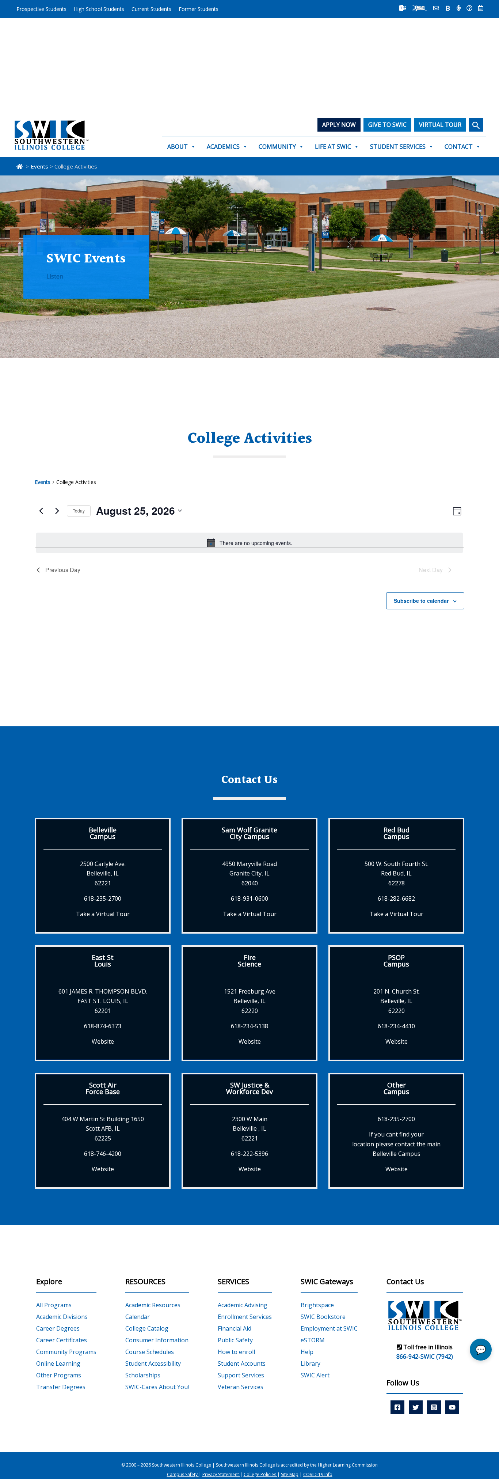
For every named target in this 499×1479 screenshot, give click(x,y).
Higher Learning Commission (348, 1465)
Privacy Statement (221, 1474)
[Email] (436, 8)
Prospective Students (41, 8)
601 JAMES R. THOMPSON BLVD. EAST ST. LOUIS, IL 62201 (102, 1001)
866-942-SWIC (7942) (424, 1357)
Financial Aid (234, 1328)
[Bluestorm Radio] (459, 8)
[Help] (469, 8)
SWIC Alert (315, 1375)
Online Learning (58, 1363)
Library (310, 1363)
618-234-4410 (396, 1026)
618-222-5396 (249, 1154)
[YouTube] (452, 1407)
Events (42, 481)
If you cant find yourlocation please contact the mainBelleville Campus (396, 1144)
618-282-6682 (396, 898)
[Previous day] (41, 510)
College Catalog (146, 1328)
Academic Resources (152, 1305)
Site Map (289, 1474)
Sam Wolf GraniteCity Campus (249, 833)
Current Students (151, 8)
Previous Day (62, 570)
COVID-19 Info (317, 1474)
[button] (476, 125)
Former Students (198, 8)
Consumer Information (156, 1340)
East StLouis (103, 960)
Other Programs (58, 1375)
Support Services (241, 1375)
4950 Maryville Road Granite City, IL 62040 (249, 873)
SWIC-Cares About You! (157, 1387)
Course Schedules (149, 1352)
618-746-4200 (102, 1154)
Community (277, 147)
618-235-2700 (102, 898)
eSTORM (313, 1340)
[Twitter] (416, 1407)
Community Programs (66, 1352)
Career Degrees (58, 1328)
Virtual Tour (440, 125)
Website (103, 1041)
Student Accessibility (153, 1363)
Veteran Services (240, 1387)
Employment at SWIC (329, 1328)
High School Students (99, 8)
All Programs (54, 1305)
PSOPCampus (396, 960)
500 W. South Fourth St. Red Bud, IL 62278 (396, 873)
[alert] (249, 543)
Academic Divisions (62, 1317)
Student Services (398, 147)
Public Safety (235, 1340)
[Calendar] (480, 8)
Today (79, 510)
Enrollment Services (245, 1317)
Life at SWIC (333, 147)
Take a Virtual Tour (103, 914)
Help (307, 1352)
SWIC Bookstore (323, 1317)
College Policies (260, 1474)
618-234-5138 (249, 1026)
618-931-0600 (249, 898)
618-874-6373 (102, 1026)
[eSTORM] (419, 8)
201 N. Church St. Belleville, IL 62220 (396, 1001)
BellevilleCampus (103, 833)
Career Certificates (61, 1340)
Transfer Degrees (60, 1387)
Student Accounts (242, 1363)
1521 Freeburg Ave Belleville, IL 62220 (249, 1001)
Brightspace (317, 1305)
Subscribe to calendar (421, 600)
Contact (459, 147)
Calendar (137, 1317)
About (177, 147)
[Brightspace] (448, 8)
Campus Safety (183, 1474)
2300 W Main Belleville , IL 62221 (249, 1128)
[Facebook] (397, 1407)
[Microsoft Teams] (402, 8)
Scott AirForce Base (102, 1088)
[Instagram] (434, 1407)
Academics (223, 147)
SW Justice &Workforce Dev (249, 1088)
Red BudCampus (397, 833)
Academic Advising (242, 1305)
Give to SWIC (387, 125)
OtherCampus (396, 1088)
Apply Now (339, 125)
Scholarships (142, 1375)
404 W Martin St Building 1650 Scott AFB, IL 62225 (102, 1128)
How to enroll (236, 1352)
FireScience (249, 960)
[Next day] (57, 510)
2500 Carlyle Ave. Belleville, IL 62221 (103, 873)
